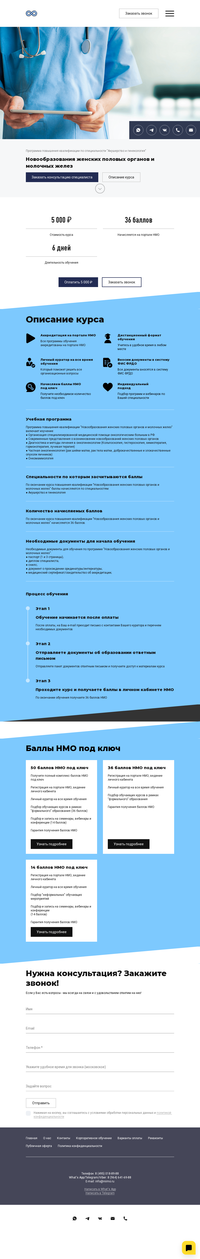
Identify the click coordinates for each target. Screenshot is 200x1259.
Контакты (63, 1138)
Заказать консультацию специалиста (62, 177)
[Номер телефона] (178, 130)
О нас (47, 1138)
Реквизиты (155, 1138)
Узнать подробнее (52, 844)
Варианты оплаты (130, 1138)
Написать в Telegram (100, 1193)
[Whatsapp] (138, 130)
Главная (31, 1138)
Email (30, 1028)
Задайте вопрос (38, 1086)
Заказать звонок (138, 13)
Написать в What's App (100, 1189)
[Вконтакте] (165, 130)
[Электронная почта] (191, 130)
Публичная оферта (39, 1146)
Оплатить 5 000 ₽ (78, 282)
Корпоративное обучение (94, 1138)
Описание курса (121, 177)
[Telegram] (151, 130)
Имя (29, 1009)
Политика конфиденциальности (80, 1146)
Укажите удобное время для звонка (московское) (66, 1067)
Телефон (33, 1048)
